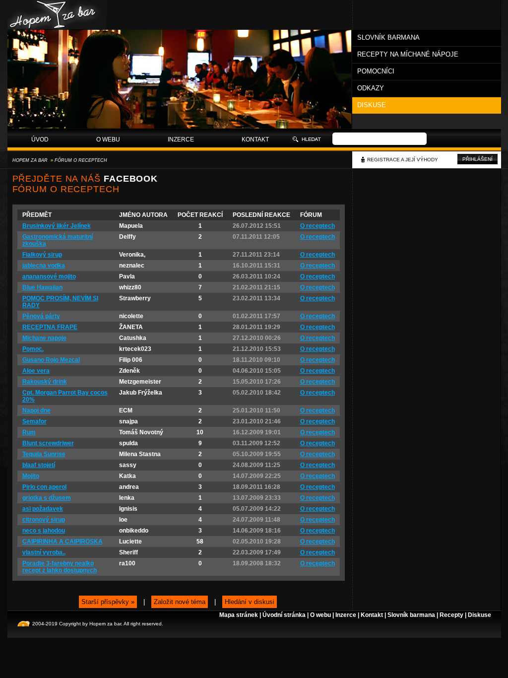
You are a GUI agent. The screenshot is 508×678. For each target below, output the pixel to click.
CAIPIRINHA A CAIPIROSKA (62, 541)
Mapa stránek (238, 614)
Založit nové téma (179, 602)
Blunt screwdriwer (48, 443)
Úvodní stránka (284, 614)
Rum (29, 432)
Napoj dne (36, 410)
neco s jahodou (43, 530)
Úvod (40, 139)
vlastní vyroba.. (43, 552)
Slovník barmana (388, 37)
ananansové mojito (49, 276)
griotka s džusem (46, 497)
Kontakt (255, 139)
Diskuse (371, 105)
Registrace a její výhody (402, 159)
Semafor (34, 421)
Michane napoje (44, 338)
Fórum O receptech (81, 160)
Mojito (30, 476)
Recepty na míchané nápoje (407, 54)
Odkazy (370, 88)
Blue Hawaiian (42, 287)
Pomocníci (375, 71)
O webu (108, 139)
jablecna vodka (43, 265)
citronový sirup (43, 519)
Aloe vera (36, 370)
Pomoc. (33, 348)
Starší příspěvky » (107, 602)
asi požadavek (42, 508)
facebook (131, 179)
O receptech (317, 225)
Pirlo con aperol (44, 486)
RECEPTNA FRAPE (49, 327)
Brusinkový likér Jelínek (56, 225)
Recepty (451, 614)
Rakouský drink (44, 381)
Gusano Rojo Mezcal (51, 359)
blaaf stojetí (38, 465)
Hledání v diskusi (249, 602)
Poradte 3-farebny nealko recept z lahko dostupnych (59, 567)
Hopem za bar (30, 160)
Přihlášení (477, 159)
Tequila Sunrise (43, 454)
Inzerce (181, 139)
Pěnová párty (41, 316)
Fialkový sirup (42, 254)
